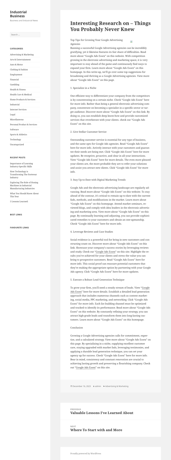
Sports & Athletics (18, 134)
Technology (15, 139)
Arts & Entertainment (20, 59)
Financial (14, 79)
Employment (16, 74)
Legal (12, 114)
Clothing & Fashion (19, 69)
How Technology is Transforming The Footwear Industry (23, 174)
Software (14, 129)
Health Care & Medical (21, 94)
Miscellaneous (17, 119)
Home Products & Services (22, 99)
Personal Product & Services (23, 124)
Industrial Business (18, 14)
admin (98, 386)
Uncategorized (17, 144)
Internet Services (18, 109)
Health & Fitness (18, 89)
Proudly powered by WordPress (85, 453)
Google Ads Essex (105, 251)
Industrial (15, 104)
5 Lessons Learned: (19, 201)
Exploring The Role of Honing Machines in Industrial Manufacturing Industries (24, 185)
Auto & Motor (16, 64)
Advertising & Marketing (22, 54)
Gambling (14, 84)
